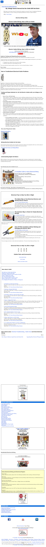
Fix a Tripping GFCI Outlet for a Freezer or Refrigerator (12, 279)
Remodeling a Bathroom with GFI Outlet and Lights (14, 294)
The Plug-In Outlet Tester (20, 215)
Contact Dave (12, 540)
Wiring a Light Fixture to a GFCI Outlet (11, 317)
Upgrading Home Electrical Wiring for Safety (35, 336)
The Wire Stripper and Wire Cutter (21, 230)
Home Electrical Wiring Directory (9, 6)
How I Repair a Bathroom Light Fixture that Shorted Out (12, 336)
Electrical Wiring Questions (6, 512)
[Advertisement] (22, 352)
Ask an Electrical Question (23, 528)
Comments (18, 540)
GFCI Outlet (22, 259)
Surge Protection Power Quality (7, 424)
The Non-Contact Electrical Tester (21, 202)
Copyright (15, 537)
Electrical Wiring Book (25, 540)
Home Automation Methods (6, 420)
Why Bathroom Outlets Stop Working (11, 283)
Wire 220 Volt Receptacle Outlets (10, 306)
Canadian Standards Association (38, 542)
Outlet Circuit (28, 331)
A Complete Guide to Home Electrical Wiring (27, 171)
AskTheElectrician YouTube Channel (37, 540)
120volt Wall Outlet (22, 257)
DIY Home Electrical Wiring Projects (15, 287)
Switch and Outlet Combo (22, 261)
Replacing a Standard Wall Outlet (10, 289)
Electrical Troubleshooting (18, 331)
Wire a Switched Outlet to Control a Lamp (12, 311)
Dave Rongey (9, 14)
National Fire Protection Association (34, 543)
